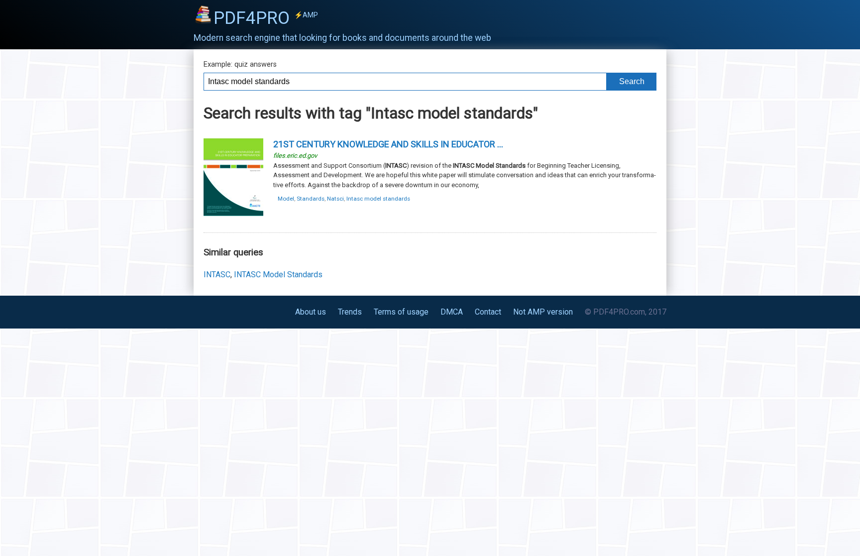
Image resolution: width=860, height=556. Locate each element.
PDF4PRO (266, 17)
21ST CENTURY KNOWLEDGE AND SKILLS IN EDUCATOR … (388, 144)
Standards (310, 198)
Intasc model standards (378, 198)
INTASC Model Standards (278, 274)
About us (310, 312)
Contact (488, 312)
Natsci (335, 198)
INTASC (217, 274)
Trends (350, 312)
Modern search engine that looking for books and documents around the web (342, 38)
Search (632, 81)
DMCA (451, 312)
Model (286, 198)
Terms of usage (401, 312)
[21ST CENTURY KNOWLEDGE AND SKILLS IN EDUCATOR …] (233, 215)
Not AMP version (543, 312)
